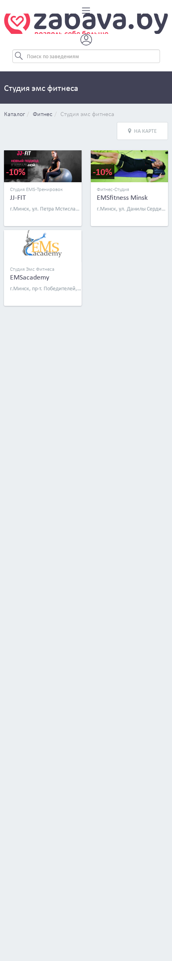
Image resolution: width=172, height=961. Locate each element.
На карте (145, 131)
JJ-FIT (18, 197)
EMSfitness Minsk (122, 197)
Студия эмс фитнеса (87, 114)
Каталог (14, 114)
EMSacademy (29, 277)
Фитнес (42, 114)
